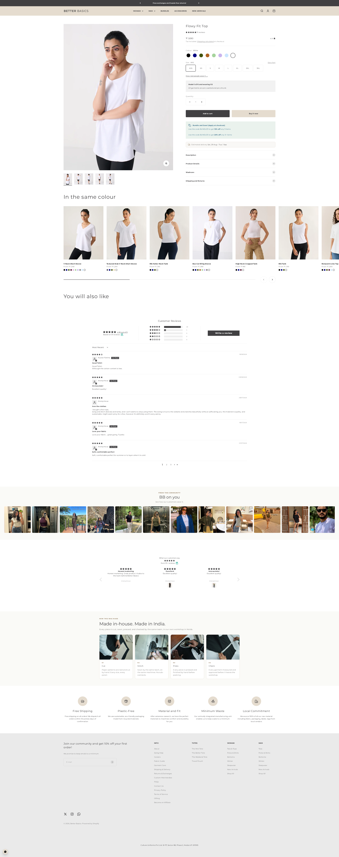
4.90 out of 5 (122, 332)
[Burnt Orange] (200, 270)
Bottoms (231, 757)
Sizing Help (158, 753)
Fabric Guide (159, 761)
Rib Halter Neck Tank (159, 264)
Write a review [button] (223, 333)
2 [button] (166, 465)
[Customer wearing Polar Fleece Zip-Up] (73, 519)
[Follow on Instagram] (72, 814)
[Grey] (80, 270)
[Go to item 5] (110, 179)
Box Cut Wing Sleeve (202, 264)
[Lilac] (78, 270)
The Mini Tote (197, 749)
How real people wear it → (197, 76)
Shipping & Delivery (162, 769)
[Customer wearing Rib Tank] (267, 519)
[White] (85, 270)
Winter (230, 761)
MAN (151, 11)
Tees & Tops (232, 749)
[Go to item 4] (99, 179)
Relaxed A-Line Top (330, 264)
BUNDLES (165, 11)
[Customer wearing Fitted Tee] (17, 519)
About (156, 749)
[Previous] (140, 3)
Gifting (157, 798)
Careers (157, 757)
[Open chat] (5, 851)
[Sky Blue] (82, 270)
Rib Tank (282, 264)
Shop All (230, 774)
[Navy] (66, 270)
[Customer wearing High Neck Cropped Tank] (45, 519)
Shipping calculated (205, 41)
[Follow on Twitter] (65, 814)
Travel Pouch (197, 761)
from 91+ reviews (168, 563)
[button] (191, 32)
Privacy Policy (160, 790)
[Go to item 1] (68, 179)
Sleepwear (231, 765)
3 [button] (170, 465)
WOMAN (137, 11)
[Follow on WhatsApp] (79, 814)
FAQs (156, 782)
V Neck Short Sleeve (72, 264)
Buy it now (253, 114)
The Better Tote (198, 753)
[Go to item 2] (78, 179)
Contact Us (159, 786)
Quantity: (190, 96)
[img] (97, 354)
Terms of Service (161, 794)
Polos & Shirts (233, 753)
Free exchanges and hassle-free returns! (169, 3)
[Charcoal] (107, 270)
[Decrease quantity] (190, 102)
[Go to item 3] (89, 179)
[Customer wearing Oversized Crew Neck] (323, 519)
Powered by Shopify (90, 824)
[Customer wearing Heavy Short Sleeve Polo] (128, 519)
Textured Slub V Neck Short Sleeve (122, 264)
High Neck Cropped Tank (246, 264)
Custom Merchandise (163, 778)
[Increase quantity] (202, 102)
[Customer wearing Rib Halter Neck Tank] (156, 519)
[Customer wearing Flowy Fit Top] (295, 519)
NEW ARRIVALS (199, 11)
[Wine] (71, 270)
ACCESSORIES (180, 11)
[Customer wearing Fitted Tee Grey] (239, 519)
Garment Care (160, 765)
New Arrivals (232, 769)
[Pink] (73, 270)
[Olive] (69, 270)
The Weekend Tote (199, 757)
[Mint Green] (75, 270)
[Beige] (114, 270)
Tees (260, 749)
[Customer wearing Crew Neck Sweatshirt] (101, 519)
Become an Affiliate (162, 802)
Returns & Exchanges (163, 774)
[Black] (64, 270)
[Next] (198, 3)
